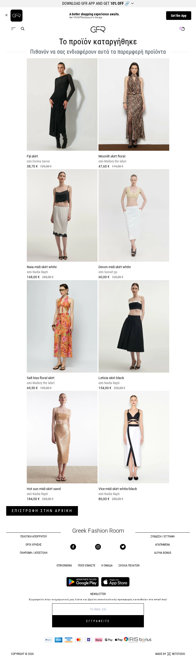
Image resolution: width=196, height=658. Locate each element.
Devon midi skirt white (114, 267)
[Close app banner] (8, 15)
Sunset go (110, 272)
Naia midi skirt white (42, 267)
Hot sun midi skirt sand (44, 489)
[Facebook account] (73, 547)
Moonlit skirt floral (111, 156)
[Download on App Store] (115, 582)
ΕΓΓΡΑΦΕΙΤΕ (98, 621)
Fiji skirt (32, 156)
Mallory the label (114, 161)
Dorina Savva (41, 161)
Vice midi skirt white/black (117, 489)
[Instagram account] (98, 547)
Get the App (178, 15)
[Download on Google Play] (82, 582)
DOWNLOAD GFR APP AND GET (96, 3)
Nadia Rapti (40, 272)
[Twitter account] (123, 547)
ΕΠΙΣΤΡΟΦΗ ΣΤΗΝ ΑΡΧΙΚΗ (42, 510)
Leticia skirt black (111, 378)
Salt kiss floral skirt (40, 378)
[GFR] (98, 30)
